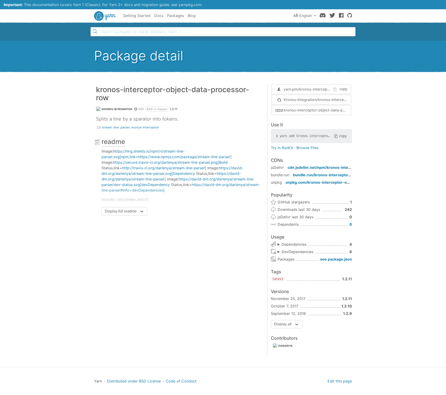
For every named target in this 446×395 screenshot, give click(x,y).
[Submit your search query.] (95, 31)
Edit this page (340, 381)
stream (107, 127)
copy (343, 89)
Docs (158, 15)
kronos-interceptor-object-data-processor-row (317, 110)
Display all (283, 324)
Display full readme (121, 211)
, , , (292, 244)
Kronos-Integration (117, 109)
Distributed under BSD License (134, 381)
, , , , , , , (295, 252)
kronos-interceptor (145, 127)
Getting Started (137, 15)
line (116, 127)
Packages (175, 15)
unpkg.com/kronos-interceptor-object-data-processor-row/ (341, 182)
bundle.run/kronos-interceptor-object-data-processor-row (347, 175)
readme (113, 142)
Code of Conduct (181, 381)
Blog (192, 15)
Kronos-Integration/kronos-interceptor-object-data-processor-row (317, 99)
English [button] (305, 15)
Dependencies (294, 244)
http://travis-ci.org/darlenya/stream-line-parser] (164, 168)
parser (125, 127)
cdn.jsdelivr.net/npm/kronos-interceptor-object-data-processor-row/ (352, 167)
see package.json (336, 259)
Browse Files (307, 147)
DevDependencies (297, 251)
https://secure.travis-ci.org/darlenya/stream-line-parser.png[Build (170, 162)
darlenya (285, 345)
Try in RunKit (282, 147)
